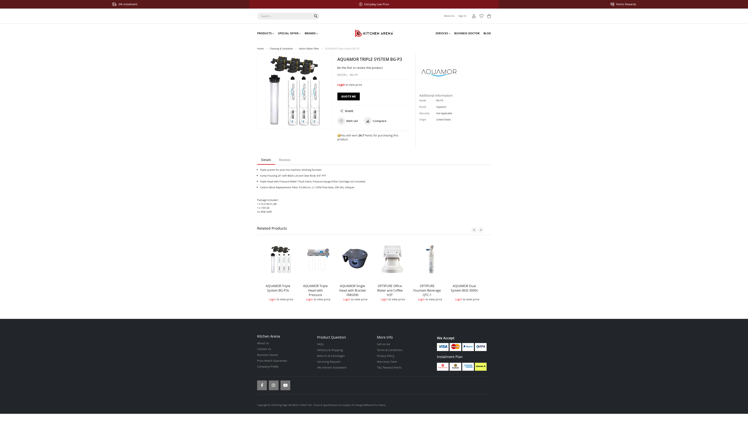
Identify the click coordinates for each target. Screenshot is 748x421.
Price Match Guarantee (272, 361)
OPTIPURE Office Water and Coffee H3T (390, 290)
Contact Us (264, 349)
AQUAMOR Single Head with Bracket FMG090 (352, 290)
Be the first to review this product (360, 68)
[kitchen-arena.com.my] (374, 33)
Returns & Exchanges (331, 356)
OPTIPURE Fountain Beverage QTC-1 (427, 290)
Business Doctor (267, 355)
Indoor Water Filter (309, 48)
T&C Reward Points (389, 367)
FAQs (320, 344)
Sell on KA (383, 344)
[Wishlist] (481, 16)
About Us (263, 343)
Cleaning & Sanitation (281, 48)
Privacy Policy (385, 356)
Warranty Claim (387, 362)
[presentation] (474, 230)
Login (341, 85)
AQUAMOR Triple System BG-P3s (278, 288)
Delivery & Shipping (330, 350)
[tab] (266, 160)
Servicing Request (328, 362)
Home (260, 48)
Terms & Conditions (389, 350)
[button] (349, 121)
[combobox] (288, 16)
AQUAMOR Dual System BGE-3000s (464, 288)
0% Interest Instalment (332, 367)
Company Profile (267, 366)
